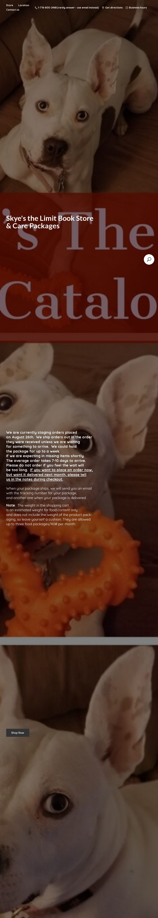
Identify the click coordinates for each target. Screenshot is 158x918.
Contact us (12, 9)
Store (9, 5)
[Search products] (149, 259)
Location (23, 5)
